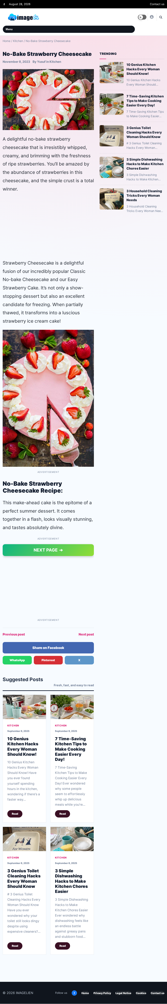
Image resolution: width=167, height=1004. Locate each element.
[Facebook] (4, 4)
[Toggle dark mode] (142, 17)
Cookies (141, 993)
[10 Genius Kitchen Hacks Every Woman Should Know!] (24, 707)
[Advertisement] (48, 225)
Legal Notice (123, 993)
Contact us (157, 4)
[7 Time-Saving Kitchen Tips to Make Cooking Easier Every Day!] (72, 707)
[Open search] (160, 17)
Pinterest (48, 660)
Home (6, 41)
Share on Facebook (48, 648)
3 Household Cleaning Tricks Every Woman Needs (144, 195)
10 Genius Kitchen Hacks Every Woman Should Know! (22, 746)
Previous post (14, 634)
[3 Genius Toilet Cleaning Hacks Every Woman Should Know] (24, 839)
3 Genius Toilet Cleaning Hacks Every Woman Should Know (24, 878)
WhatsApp (17, 660)
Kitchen (18, 41)
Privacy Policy (102, 993)
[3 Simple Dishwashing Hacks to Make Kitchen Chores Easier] (72, 839)
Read (15, 813)
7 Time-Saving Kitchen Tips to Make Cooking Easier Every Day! (71, 749)
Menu (9, 29)
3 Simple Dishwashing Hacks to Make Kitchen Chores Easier (71, 881)
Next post (86, 634)
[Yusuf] (151, 17)
